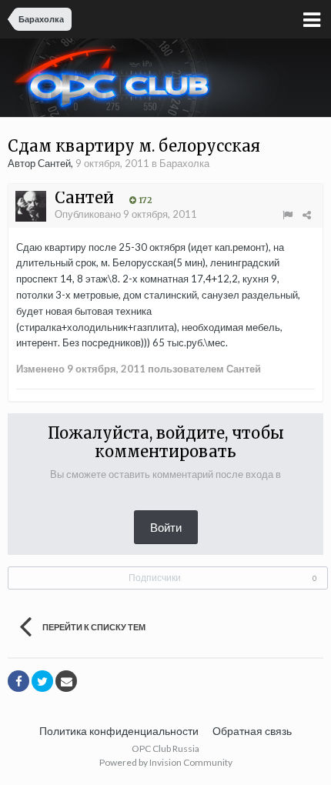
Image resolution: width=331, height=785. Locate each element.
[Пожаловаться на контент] (288, 215)
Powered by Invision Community (165, 762)
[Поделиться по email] (66, 681)
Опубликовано (126, 214)
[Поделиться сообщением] (307, 215)
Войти (166, 527)
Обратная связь (252, 730)
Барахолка (184, 163)
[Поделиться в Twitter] (42, 681)
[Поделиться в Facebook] (18, 681)
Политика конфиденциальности (119, 730)
